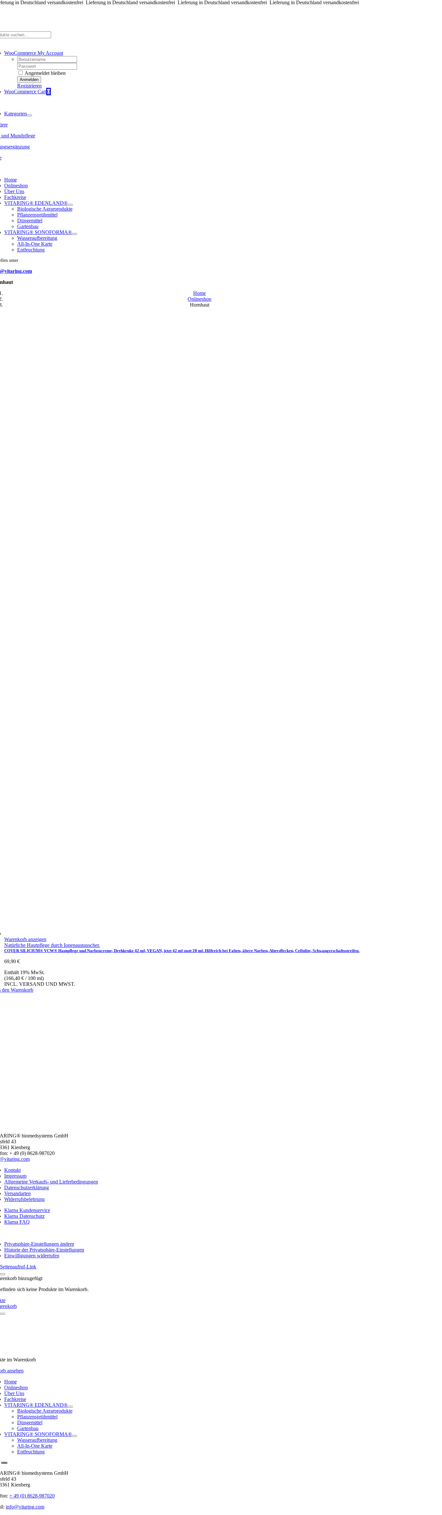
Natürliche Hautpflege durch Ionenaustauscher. (52, 945)
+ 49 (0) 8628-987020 (32, 1495)
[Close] (2, 1274)
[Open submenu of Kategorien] (29, 115)
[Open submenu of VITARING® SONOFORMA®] (74, 234)
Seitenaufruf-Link (18, 1266)
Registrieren (29, 85)
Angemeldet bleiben (45, 73)
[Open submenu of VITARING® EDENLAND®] (70, 205)
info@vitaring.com (25, 1506)
